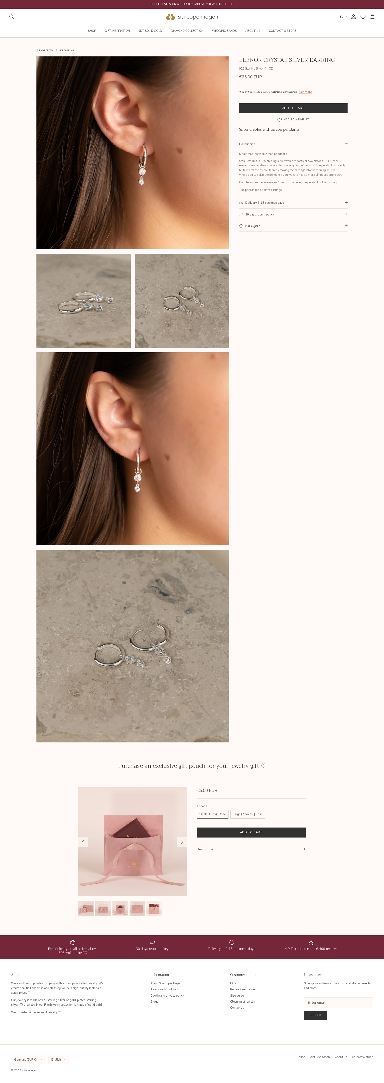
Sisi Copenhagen (28, 1070)
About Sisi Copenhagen (165, 983)
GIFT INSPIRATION (117, 31)
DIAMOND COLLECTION (187, 31)
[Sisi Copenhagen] (192, 16)
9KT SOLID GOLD (150, 31)
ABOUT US (252, 31)
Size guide (237, 996)
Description (247, 144)
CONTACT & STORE (282, 31)
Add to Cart (293, 108)
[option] (132, 841)
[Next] (182, 842)
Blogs (154, 1002)
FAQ (233, 983)
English (56, 1060)
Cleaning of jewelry (243, 1002)
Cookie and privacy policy (167, 996)
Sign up (315, 1015)
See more (305, 92)
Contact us (237, 1008)
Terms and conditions (164, 989)
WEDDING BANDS (224, 31)
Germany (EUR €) (25, 1060)
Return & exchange (242, 989)
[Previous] (83, 842)
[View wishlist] (363, 16)
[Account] (352, 16)
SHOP (92, 31)
